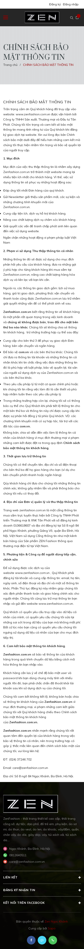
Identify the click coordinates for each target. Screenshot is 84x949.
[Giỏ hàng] (77, 17)
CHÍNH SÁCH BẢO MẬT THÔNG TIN (37, 101)
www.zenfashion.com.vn (33, 114)
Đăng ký (55, 4)
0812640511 (17, 855)
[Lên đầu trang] (69, 939)
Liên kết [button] (10, 877)
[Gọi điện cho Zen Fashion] (52, 940)
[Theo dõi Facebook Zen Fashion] (31, 940)
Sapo (52, 928)
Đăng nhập (71, 4)
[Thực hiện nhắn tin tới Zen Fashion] (42, 940)
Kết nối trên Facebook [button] (24, 903)
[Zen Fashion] (30, 803)
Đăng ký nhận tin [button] (19, 890)
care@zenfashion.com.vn (30, 768)
